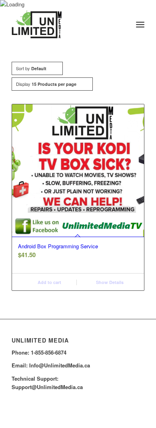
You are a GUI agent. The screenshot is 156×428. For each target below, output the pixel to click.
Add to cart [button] (48, 282)
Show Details (109, 282)
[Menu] (140, 24)
